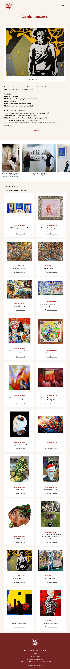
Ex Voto (48, 353)
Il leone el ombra (17, 623)
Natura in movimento (48, 445)
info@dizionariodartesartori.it (35, 659)
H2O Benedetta (17, 268)
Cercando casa (33, 79)
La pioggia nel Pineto (17, 445)
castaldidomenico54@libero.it (20, 104)
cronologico (15, 190)
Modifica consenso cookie (44, 661)
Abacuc (17, 489)
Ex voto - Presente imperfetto (50, 228)
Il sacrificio (17, 306)
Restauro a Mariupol (48, 578)
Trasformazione (49, 623)
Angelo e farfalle (48, 268)
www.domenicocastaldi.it (23, 106)
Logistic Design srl (38, 665)
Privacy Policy (22, 661)
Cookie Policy (31, 661)
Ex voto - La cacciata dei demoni (50, 304)
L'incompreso (48, 489)
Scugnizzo (17, 538)
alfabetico (23, 190)
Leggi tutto (6, 125)
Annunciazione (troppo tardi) (19, 351)
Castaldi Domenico (19, 225)
